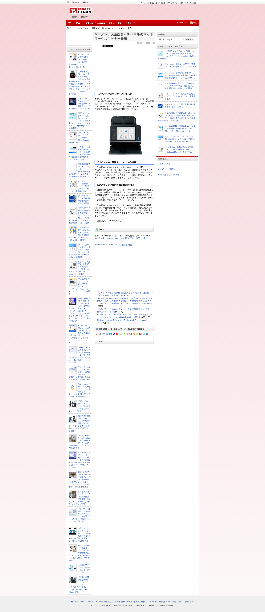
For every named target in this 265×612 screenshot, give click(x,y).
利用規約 (74, 602)
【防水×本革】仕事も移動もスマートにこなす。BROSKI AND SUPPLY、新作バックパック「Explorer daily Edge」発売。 (80, 584)
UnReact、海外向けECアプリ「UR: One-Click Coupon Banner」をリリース (79, 137)
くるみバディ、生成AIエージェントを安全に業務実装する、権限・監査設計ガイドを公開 (80, 104)
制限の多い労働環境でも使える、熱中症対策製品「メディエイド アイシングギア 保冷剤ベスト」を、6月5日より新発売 (80, 423)
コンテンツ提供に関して (175, 602)
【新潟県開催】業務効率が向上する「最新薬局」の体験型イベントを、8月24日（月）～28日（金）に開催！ (180, 128)
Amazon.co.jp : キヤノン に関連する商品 (113, 245)
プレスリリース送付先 (167, 169)
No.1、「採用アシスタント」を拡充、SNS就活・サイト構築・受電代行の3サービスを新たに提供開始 (180, 139)
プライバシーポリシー (88, 602)
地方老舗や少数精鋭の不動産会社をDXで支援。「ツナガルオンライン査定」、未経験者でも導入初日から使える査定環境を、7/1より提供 (80, 215)
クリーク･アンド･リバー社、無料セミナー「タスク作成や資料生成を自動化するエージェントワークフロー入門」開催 (80, 460)
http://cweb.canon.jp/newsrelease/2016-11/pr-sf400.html (120, 238)
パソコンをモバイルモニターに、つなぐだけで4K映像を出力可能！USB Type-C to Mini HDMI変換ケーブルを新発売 (80, 552)
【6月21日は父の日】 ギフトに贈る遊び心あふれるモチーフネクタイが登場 (80, 406)
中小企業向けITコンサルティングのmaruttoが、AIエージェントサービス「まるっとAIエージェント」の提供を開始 (80, 286)
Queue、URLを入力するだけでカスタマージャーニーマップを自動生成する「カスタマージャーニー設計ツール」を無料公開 (80, 354)
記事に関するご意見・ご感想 (133, 602)
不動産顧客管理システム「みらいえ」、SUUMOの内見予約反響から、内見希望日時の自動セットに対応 (180, 85)
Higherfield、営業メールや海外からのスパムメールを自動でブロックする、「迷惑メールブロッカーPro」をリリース (80, 516)
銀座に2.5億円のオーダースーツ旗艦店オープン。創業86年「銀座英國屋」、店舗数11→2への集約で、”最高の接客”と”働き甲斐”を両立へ (80, 479)
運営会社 (189, 602)
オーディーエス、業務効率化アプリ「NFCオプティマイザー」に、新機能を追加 (80, 186)
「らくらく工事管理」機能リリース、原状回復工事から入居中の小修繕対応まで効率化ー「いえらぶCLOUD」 (180, 75)
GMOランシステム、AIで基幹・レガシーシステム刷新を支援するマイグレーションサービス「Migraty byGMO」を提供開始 (80, 120)
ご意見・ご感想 (164, 164)
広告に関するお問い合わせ (168, 175)
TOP (69, 28)
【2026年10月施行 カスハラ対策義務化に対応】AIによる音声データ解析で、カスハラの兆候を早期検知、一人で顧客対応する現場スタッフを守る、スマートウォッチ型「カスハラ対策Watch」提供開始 (124, 301)
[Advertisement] (145, 12)
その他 (76, 28)
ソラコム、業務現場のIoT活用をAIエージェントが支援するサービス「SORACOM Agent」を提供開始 (180, 149)
